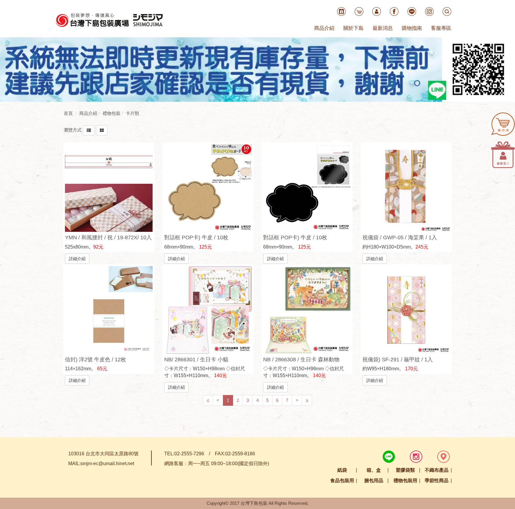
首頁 (68, 113)
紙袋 (342, 470)
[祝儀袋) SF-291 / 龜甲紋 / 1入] (406, 310)
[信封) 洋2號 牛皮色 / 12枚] (109, 310)
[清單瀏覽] (89, 129)
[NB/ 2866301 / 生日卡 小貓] (208, 310)
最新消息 (383, 28)
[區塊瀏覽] (102, 129)
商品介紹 (324, 28)
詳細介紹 (77, 258)
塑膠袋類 (405, 470)
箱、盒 (374, 470)
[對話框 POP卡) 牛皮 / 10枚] (208, 188)
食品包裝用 (342, 480)
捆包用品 (373, 480)
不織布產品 (437, 470)
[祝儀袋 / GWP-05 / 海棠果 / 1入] (406, 188)
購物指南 (412, 28)
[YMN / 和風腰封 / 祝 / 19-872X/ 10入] (109, 188)
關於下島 (353, 28)
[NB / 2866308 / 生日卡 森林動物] (307, 310)
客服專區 (441, 28)
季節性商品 (437, 480)
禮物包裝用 (405, 480)
